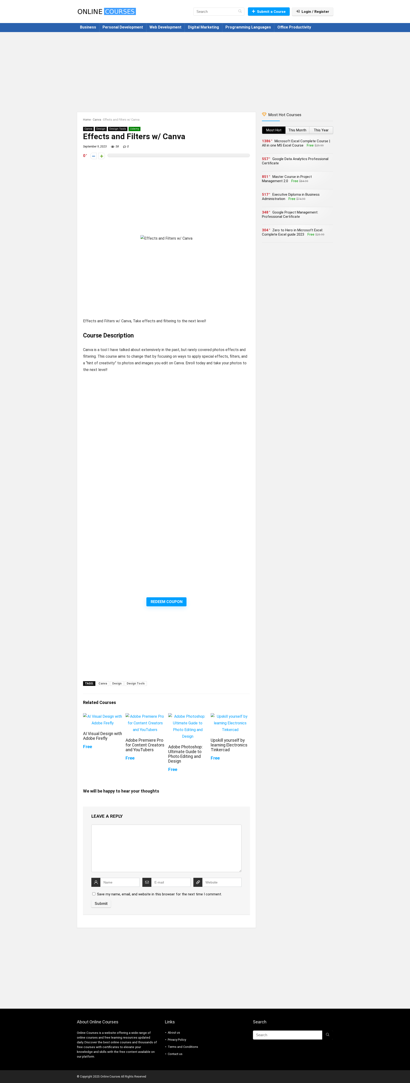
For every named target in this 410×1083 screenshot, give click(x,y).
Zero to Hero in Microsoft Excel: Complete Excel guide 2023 (292, 232)
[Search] (240, 12)
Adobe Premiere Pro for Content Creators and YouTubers (145, 745)
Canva (97, 119)
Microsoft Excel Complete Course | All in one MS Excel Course (296, 143)
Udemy (134, 128)
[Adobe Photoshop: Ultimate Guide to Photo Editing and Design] (187, 716)
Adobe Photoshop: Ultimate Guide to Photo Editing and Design (185, 754)
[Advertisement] (205, 69)
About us (174, 1032)
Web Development (165, 27)
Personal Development (122, 27)
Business (88, 27)
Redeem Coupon (166, 601)
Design (100, 128)
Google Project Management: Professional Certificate (290, 214)
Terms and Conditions (183, 1047)
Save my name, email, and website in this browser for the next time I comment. (159, 894)
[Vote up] (101, 156)
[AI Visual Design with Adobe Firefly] (102, 716)
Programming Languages (248, 27)
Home (87, 119)
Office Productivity (294, 27)
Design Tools (117, 128)
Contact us (175, 1054)
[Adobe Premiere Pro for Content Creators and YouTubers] (145, 716)
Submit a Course (271, 12)
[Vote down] (93, 156)
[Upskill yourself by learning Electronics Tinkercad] (230, 716)
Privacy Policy (177, 1039)
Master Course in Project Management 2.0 (287, 179)
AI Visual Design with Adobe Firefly (102, 736)
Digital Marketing (203, 27)
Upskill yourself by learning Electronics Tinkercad (229, 745)
